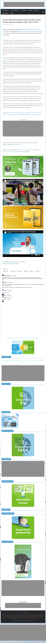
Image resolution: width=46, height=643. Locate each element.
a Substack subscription (26, 29)
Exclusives (36, 10)
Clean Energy (5, 10)
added (14, 47)
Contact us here (17, 144)
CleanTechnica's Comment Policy (10, 263)
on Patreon (35, 29)
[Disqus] (23, 288)
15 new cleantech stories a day (25, 149)
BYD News (24, 10)
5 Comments (11, 24)
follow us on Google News (35, 114)
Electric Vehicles (15, 10)
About (12, 13)
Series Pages (5, 13)
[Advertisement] (24, 4)
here (25, 261)
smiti (7, 24)
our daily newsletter (22, 114)
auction (4, 59)
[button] (8, 10)
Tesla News (29, 10)
